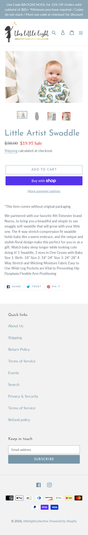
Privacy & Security (23, 396)
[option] (22, 115)
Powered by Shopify (63, 521)
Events (13, 372)
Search (13, 384)
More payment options (44, 191)
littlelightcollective (36, 521)
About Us (15, 326)
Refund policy (19, 419)
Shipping (11, 151)
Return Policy (19, 349)
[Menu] (80, 32)
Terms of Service (22, 361)
